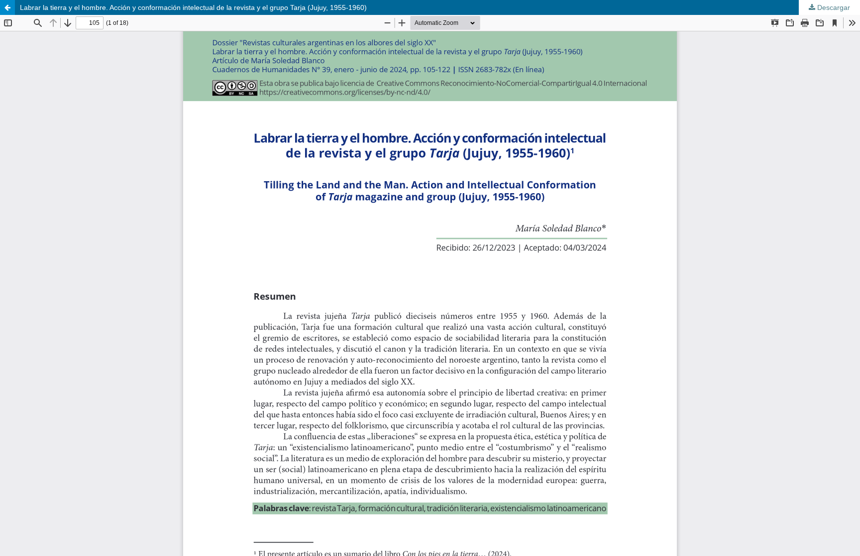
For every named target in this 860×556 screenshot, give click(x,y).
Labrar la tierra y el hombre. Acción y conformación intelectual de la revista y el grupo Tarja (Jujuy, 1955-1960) (193, 7)
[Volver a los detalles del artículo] (7, 7)
